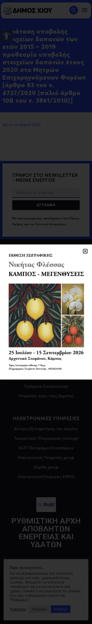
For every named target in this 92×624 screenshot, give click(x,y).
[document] (46, 312)
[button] (85, 251)
